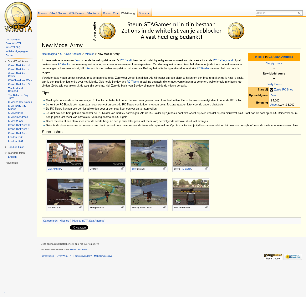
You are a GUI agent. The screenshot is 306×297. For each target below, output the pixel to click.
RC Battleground (223, 60)
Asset (273, 104)
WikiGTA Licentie (78, 249)
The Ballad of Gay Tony (18, 97)
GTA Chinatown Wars (20, 80)
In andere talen (16, 153)
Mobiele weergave (103, 256)
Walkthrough (128, 13)
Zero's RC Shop (283, 89)
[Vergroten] (80, 168)
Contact (10, 55)
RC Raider (203, 68)
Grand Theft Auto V (18, 69)
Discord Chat (111, 13)
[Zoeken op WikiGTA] (300, 13)
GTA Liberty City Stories (17, 107)
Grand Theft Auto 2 (18, 129)
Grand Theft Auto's (18, 61)
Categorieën (50, 220)
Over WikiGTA (13, 43)
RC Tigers (133, 81)
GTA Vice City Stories (20, 102)
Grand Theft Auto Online (17, 75)
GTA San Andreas (281, 56)
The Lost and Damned (15, 90)
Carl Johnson (54, 168)
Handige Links (16, 147)
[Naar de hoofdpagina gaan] (18, 16)
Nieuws (42, 13)
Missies (89, 53)
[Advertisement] (172, 30)
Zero (273, 95)
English (12, 156)
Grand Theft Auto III (19, 125)
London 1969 (15, 137)
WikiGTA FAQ (13, 47)
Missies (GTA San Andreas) (88, 220)
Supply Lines (274, 63)
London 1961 (15, 141)
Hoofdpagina (49, 53)
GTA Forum (93, 13)
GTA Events (76, 13)
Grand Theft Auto (17, 133)
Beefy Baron (273, 84)
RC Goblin (64, 64)
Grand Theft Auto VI (19, 65)
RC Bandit (126, 60)
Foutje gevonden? (82, 256)
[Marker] (271, 89)
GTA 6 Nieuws (58, 13)
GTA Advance (15, 112)
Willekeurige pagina (17, 51)
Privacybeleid (47, 256)
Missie (259, 56)
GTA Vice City (15, 121)
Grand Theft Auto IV (19, 84)
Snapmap (144, 13)
